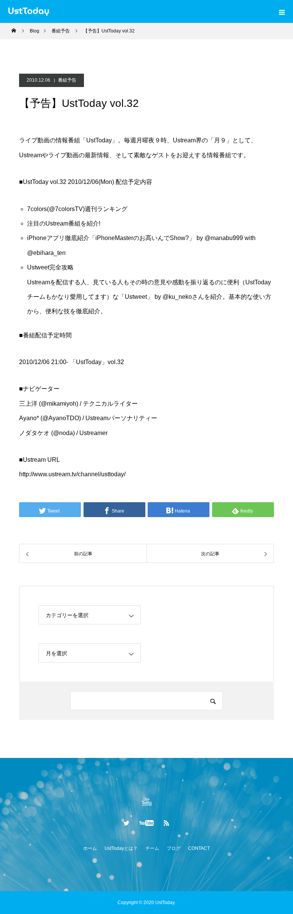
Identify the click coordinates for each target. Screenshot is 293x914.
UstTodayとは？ (121, 848)
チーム (152, 848)
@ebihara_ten (46, 253)
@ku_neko (177, 296)
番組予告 (67, 80)
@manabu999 (223, 238)
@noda (63, 433)
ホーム (90, 848)
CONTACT (199, 848)
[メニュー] (281, 11)
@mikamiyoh (58, 403)
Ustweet (136, 296)
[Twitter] (126, 823)
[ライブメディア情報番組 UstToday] (146, 801)
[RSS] (167, 823)
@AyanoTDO (60, 418)
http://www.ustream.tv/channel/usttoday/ (72, 474)
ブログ (173, 848)
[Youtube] (146, 823)
